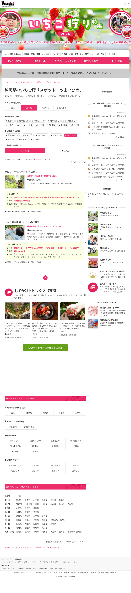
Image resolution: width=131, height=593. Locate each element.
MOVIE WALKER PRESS (46, 568)
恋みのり (24, 139)
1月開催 (29, 125)
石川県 (19, 512)
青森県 (27, 500)
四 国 (7, 528)
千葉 (53, 54)
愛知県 (61, 413)
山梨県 (19, 508)
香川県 (19, 528)
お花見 (26, 562)
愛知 (81, 54)
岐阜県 (29, 413)
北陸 (71, 54)
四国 (102, 54)
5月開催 (75, 125)
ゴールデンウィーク (35, 562)
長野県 (27, 508)
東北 (33, 54)
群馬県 (53, 504)
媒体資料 (73, 573)
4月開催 (64, 125)
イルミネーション (73, 562)
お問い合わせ (47, 573)
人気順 (66, 150)
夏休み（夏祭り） (56, 562)
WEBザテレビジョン (31, 568)
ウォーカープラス (8, 562)
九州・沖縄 (111, 54)
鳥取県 (44, 524)
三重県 (77, 413)
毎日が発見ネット (60, 568)
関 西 (7, 520)
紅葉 (64, 562)
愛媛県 (27, 528)
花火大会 (45, 562)
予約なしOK (40, 60)
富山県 (27, 512)
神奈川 (48, 54)
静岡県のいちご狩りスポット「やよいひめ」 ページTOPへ (65, 542)
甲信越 (64, 54)
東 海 (7, 516)
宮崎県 (61, 531)
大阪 (91, 54)
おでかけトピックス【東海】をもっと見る (45, 347)
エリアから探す (91, 60)
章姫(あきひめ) (14, 135)
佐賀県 (27, 531)
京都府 (27, 520)
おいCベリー (42, 135)
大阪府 (19, 520)
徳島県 (36, 528)
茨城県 (70, 504)
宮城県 (19, 500)
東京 (43, 54)
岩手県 (36, 500)
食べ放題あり (69, 121)
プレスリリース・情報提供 (61, 573)
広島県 (19, 524)
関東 (38, 54)
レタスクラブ (6, 568)
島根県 (53, 524)
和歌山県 (54, 520)
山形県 (53, 500)
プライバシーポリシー (27, 573)
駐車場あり (54, 121)
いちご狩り (18, 562)
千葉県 (36, 504)
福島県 (61, 500)
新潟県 (36, 508)
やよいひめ (14, 470)
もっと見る (120, 137)
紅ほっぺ (11, 139)
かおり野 (28, 135)
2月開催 (40, 125)
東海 (76, 54)
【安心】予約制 (14, 60)
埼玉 (58, 54)
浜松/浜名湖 (61, 108)
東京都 (19, 504)
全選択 (10, 121)
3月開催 (52, 125)
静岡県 (45, 413)
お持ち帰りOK (39, 121)
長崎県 (36, 531)
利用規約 (16, 573)
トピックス (117, 60)
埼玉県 (44, 504)
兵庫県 (36, 520)
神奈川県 (28, 504)
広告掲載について (83, 573)
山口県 (36, 524)
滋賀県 (61, 520)
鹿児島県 (71, 531)
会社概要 (93, 573)
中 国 (7, 524)
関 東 (7, 504)
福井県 (36, 512)
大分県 (53, 531)
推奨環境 (38, 573)
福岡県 (19, 531)
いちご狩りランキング (65, 60)
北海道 (26, 54)
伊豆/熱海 (45, 108)
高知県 (44, 528)
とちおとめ (57, 135)
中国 (97, 54)
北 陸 (7, 512)
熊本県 (44, 531)
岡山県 (27, 524)
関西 (87, 54)
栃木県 (61, 504)
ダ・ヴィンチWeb (18, 568)
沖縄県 (79, 531)
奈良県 (44, 520)
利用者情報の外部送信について (107, 573)
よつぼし (36, 139)
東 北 (7, 500)
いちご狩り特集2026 (13, 54)
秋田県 (44, 500)
